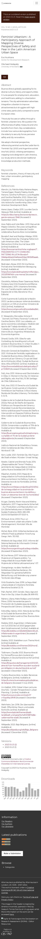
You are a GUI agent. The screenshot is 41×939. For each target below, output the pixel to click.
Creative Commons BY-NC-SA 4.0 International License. (17, 890)
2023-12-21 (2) (11, 745)
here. (12, 914)
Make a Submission (12, 853)
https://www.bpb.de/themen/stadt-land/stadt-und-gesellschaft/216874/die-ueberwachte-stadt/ (18, 715)
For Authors (7, 824)
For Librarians (7, 827)
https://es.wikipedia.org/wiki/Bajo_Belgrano (19, 730)
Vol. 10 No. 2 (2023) (9, 27)
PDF (4, 77)
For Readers (7, 821)
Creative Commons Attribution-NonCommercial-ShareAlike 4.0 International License (17, 761)
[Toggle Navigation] (37, 3)
